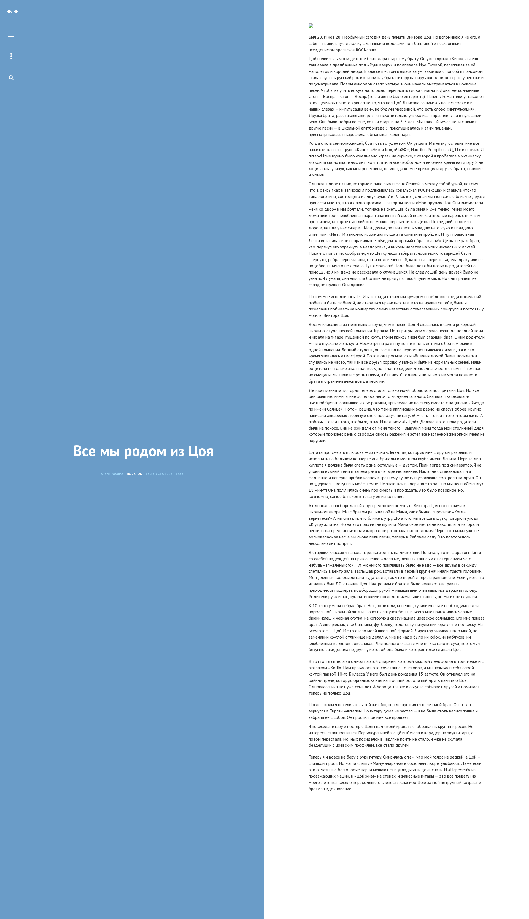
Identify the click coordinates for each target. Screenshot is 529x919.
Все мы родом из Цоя (143, 450)
